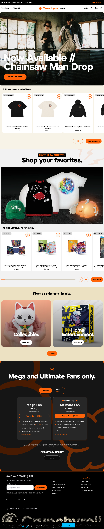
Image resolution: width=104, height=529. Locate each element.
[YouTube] (24, 499)
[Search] (92, 8)
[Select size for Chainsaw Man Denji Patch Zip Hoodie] (89, 96)
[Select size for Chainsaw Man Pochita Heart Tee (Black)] (28, 96)
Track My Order (86, 484)
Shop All (16, 8)
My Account (85, 487)
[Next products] (80, 141)
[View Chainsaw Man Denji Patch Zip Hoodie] (78, 109)
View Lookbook (94, 141)
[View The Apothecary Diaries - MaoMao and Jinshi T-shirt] (72, 184)
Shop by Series (56, 490)
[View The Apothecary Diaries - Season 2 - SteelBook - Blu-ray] (16, 247)
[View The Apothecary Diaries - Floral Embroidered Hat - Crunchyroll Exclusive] (16, 207)
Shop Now (97, 279)
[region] (53, 113)
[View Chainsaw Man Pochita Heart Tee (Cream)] (48, 109)
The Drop (5, 8)
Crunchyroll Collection (58, 484)
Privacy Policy (26, 527)
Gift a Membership (87, 490)
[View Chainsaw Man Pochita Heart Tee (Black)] (17, 109)
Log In (85, 8)
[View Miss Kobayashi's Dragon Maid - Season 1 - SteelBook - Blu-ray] (46, 247)
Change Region (14, 508)
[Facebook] (7, 499)
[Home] (52, 8)
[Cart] (101, 8)
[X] (13, 499)
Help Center (85, 481)
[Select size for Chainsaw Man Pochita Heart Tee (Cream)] (59, 96)
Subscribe (41, 488)
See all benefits (26, 434)
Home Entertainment (58, 487)
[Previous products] (75, 141)
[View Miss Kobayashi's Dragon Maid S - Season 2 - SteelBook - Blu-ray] (77, 247)
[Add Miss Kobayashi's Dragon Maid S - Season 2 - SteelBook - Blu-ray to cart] (88, 234)
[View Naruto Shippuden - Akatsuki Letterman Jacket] (48, 200)
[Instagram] (18, 499)
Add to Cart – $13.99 (34, 416)
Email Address (11, 484)
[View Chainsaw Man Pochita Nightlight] (82, 207)
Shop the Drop (15, 77)
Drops (53, 481)
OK (69, 525)
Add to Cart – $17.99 (70, 416)
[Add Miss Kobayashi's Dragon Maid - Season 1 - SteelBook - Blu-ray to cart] (58, 234)
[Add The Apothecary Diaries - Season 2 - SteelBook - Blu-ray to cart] (27, 234)
